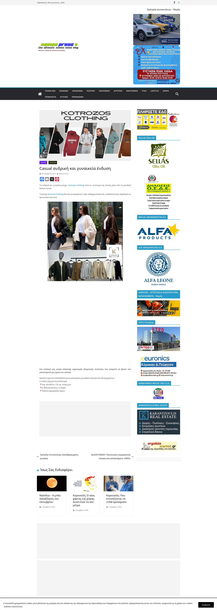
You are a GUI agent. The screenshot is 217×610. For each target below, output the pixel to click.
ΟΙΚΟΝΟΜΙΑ (77, 91)
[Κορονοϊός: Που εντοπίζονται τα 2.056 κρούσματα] (118, 477)
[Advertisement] (85, 419)
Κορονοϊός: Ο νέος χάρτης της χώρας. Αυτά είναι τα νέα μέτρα (84, 500)
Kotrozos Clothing (76, 185)
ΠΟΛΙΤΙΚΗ (91, 91)
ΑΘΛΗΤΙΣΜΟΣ (132, 91)
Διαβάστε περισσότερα (13, 606)
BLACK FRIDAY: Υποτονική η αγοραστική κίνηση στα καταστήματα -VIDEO (110, 456)
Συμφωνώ (206, 605)
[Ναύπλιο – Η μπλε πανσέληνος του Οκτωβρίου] (52, 477)
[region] (108, 604)
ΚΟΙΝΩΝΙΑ (63, 91)
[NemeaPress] (40, 94)
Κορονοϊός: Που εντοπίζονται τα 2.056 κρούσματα (116, 499)
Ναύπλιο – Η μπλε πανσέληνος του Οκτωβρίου (50, 499)
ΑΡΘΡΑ (166, 91)
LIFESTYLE (154, 91)
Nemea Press (63, 174)
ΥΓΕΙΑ (144, 91)
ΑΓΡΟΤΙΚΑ (118, 91)
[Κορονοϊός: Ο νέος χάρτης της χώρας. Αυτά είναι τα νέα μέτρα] (85, 477)
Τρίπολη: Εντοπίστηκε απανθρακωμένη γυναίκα (59, 456)
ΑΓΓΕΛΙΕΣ (64, 97)
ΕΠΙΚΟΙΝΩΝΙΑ (77, 97)
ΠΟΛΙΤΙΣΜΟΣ (104, 91)
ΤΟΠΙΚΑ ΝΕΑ (50, 91)
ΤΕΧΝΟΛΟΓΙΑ (50, 97)
